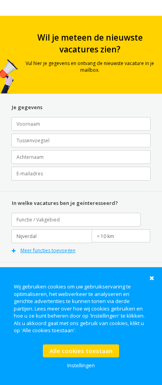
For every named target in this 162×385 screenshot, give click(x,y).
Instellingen (81, 365)
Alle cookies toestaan (81, 351)
